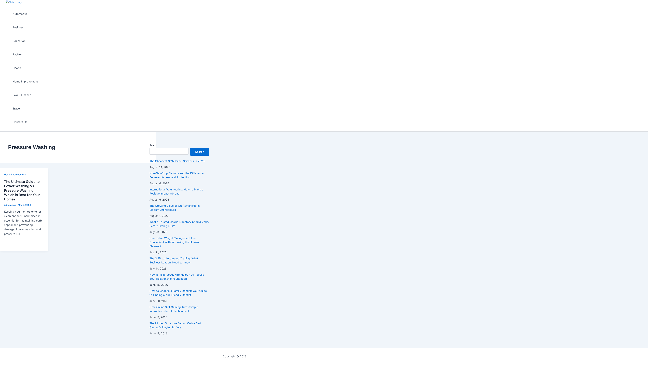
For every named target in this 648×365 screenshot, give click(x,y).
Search (153, 145)
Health (17, 68)
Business (18, 27)
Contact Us (20, 122)
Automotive (20, 14)
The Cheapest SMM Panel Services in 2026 (177, 161)
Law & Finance (22, 95)
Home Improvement (25, 81)
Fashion (17, 54)
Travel (16, 108)
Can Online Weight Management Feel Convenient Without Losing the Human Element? (174, 242)
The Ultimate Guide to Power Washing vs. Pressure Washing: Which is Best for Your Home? (22, 190)
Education (19, 41)
